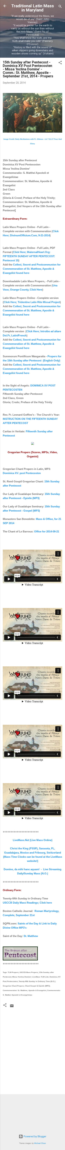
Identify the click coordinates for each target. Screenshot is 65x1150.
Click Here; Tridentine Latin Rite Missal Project (32, 302)
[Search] (60, 7)
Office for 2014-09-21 (46, 531)
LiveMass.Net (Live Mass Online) (32, 840)
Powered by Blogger (34, 1136)
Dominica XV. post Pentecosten (22, 473)
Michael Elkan (40, 1143)
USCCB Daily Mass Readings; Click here (27, 902)
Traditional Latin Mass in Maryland (32, 8)
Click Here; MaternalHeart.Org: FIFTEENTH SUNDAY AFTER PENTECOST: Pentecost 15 (29, 256)
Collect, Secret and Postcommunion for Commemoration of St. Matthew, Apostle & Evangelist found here (32, 268)
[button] (60, 63)
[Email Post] (12, 1007)
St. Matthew (31, 936)
